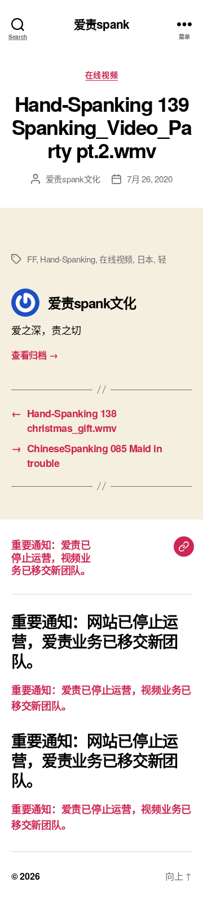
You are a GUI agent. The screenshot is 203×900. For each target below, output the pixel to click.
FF (31, 259)
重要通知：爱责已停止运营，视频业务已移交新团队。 (50, 558)
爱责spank (101, 24)
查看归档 (34, 354)
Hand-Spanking (67, 259)
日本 (145, 259)
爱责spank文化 (73, 179)
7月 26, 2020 (149, 179)
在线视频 (101, 75)
